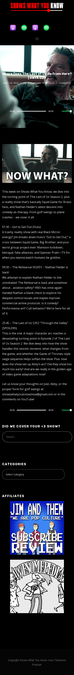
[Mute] (59, 111)
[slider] (67, 114)
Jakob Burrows (32, 83)
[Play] (4, 111)
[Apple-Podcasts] (14, 27)
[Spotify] (25, 27)
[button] (37, 39)
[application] (37, 111)
